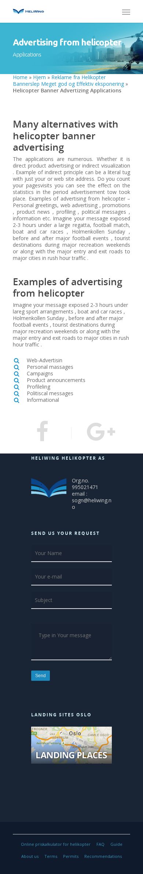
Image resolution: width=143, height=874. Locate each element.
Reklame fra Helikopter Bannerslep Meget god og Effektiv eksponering (68, 80)
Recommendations (103, 856)
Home (20, 77)
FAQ (100, 844)
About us (29, 856)
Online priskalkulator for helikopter (56, 844)
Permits (70, 856)
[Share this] (42, 433)
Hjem (39, 77)
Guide (116, 844)
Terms (50, 856)
